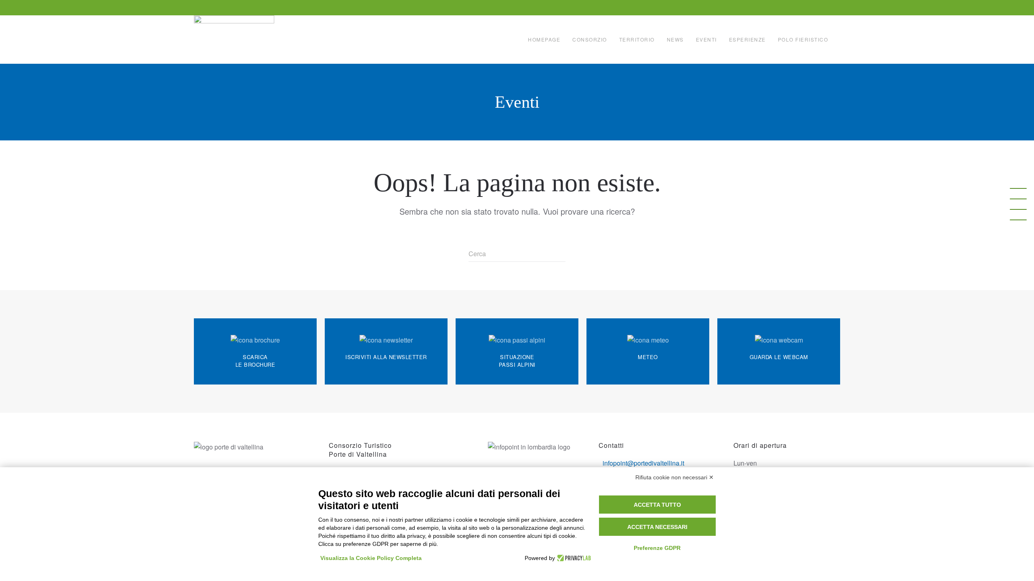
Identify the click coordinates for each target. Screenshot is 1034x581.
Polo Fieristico (803, 39)
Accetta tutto (657, 505)
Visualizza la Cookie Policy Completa (371, 558)
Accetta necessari (657, 527)
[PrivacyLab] (573, 558)
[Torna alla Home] (235, 39)
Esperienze (747, 39)
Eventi (706, 39)
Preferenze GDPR (657, 548)
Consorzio (589, 39)
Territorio (637, 39)
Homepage (544, 39)
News (675, 39)
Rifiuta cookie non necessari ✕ (674, 477)
